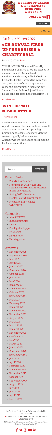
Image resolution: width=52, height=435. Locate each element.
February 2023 (17, 303)
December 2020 (18, 351)
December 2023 (17, 288)
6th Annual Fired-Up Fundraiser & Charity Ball (23, 49)
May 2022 (14, 321)
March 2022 (15, 325)
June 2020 (14, 358)
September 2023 (18, 296)
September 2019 (18, 380)
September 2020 (18, 355)
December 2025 (17, 251)
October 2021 (16, 336)
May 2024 (14, 281)
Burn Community (18, 221)
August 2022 (16, 318)
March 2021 (15, 344)
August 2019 (16, 384)
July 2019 (14, 388)
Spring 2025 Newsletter (22, 194)
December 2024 (17, 270)
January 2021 (16, 347)
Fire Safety (15, 232)
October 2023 (16, 292)
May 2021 (14, 340)
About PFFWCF (17, 217)
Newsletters (10, 117)
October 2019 (16, 377)
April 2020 (15, 362)
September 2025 (18, 255)
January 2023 (16, 307)
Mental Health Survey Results (25, 198)
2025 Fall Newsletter (20, 181)
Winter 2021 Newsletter (17, 109)
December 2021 (17, 332)
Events (23, 60)
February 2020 (17, 366)
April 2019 (14, 395)
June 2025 (14, 259)
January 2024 (16, 285)
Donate (42, 23)
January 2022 (16, 329)
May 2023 (14, 299)
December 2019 (17, 369)
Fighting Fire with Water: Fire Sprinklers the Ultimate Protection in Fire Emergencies (28, 187)
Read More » (8, 99)
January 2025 (16, 266)
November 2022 (18, 314)
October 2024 (16, 273)
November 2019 (17, 373)
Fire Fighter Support (20, 228)
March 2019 (15, 399)
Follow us (37, 17)
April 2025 (15, 263)
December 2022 (17, 310)
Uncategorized (17, 239)
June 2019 (14, 391)
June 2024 (14, 277)
